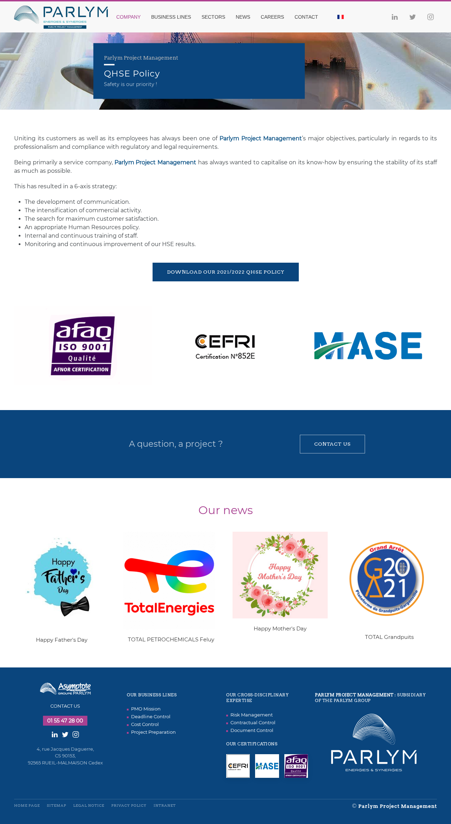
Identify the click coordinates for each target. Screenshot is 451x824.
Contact (306, 17)
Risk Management (251, 715)
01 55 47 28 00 (65, 721)
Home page (27, 805)
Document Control (251, 730)
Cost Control (145, 724)
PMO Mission (146, 709)
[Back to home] (65, 16)
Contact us (332, 444)
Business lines (171, 17)
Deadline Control (151, 716)
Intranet (165, 805)
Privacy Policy (129, 805)
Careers (272, 17)
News (243, 17)
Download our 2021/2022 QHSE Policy (225, 272)
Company (128, 17)
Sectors (213, 17)
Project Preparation (153, 732)
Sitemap (56, 805)
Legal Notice (88, 805)
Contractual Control (253, 722)
